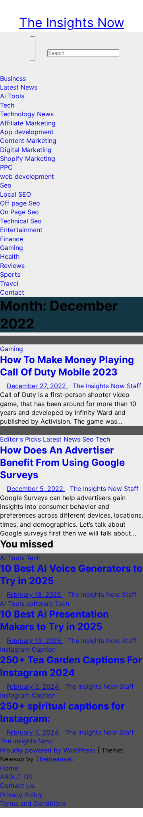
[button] (49, 41)
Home (9, 768)
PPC (6, 167)
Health (9, 256)
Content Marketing (28, 141)
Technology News (27, 114)
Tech (7, 105)
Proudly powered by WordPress (48, 750)
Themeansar (54, 759)
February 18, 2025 (35, 594)
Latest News (18, 87)
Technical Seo (21, 221)
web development (27, 176)
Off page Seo (20, 203)
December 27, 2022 (37, 386)
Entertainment (21, 230)
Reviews (12, 266)
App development (27, 132)
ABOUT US (16, 777)
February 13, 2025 (35, 641)
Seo (6, 185)
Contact (12, 292)
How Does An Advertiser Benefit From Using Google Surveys (62, 462)
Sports (10, 274)
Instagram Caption (28, 649)
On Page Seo (19, 212)
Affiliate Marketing (28, 123)
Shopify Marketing (27, 158)
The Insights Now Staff (107, 386)
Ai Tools (12, 96)
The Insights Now (71, 22)
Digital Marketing (26, 150)
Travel (9, 283)
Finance (11, 239)
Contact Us (17, 786)
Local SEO (15, 194)
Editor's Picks (21, 439)
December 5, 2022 (36, 489)
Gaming (11, 248)
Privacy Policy (21, 795)
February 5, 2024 (33, 686)
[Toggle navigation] (32, 48)
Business (13, 78)
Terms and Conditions (33, 803)
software (40, 604)
